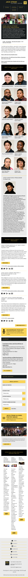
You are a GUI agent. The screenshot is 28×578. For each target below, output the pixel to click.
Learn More (6, 444)
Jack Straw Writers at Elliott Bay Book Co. (13, 357)
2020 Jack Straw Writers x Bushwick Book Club (10, 273)
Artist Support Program (12, 266)
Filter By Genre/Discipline (9, 402)
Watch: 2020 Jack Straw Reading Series (9, 54)
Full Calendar (7, 370)
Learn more (6, 514)
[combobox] (14, 393)
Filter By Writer (7, 396)
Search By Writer (7, 385)
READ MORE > (10, 86)
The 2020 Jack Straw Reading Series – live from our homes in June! (12, 299)
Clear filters (13, 408)
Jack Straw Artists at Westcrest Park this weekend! (13, 245)
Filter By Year (6, 390)
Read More (5, 262)
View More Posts (20, 325)
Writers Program (20, 266)
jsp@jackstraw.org (18, 567)
